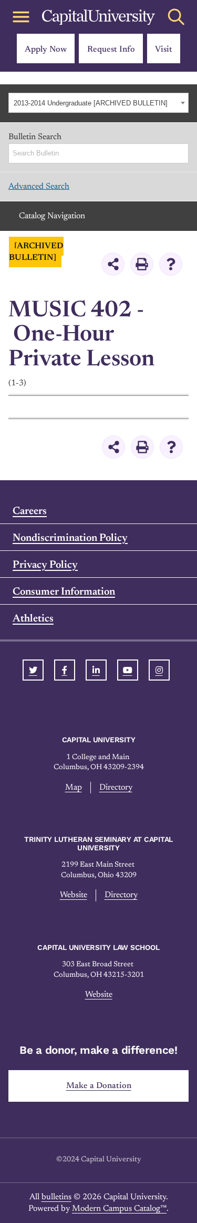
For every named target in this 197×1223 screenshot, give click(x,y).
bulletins (56, 1197)
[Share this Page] (113, 264)
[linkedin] (96, 670)
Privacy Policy (45, 565)
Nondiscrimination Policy (70, 538)
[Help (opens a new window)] (170, 264)
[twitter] (33, 670)
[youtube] (127, 670)
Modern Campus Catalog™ (119, 1209)
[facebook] (64, 670)
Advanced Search (38, 186)
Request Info (111, 49)
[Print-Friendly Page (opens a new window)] (141, 264)
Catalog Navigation (52, 216)
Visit (163, 49)
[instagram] (159, 670)
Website (73, 895)
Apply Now (46, 49)
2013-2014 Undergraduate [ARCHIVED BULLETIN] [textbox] (91, 103)
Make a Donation (98, 1086)
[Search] (181, 153)
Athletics (33, 619)
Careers (30, 511)
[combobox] (98, 103)
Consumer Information (64, 592)
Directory (115, 787)
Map (73, 787)
